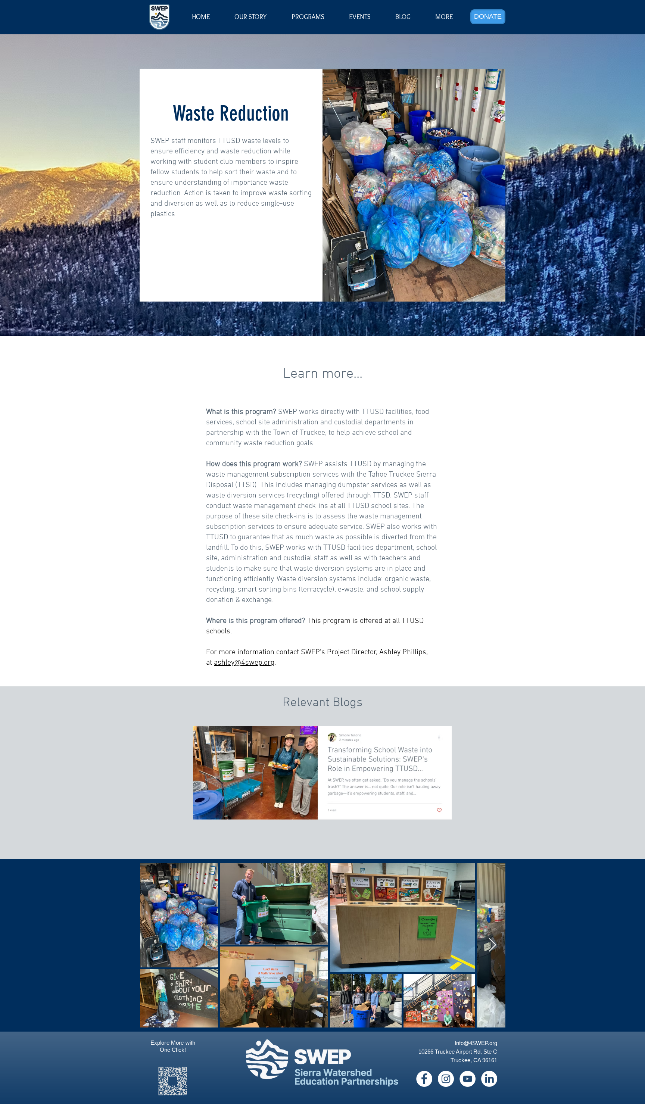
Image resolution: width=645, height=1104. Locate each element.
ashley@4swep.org (244, 662)
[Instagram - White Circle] (446, 1079)
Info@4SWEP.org (476, 1043)
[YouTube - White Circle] (467, 1079)
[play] (434, 692)
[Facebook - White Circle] (424, 1079)
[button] (360, 16)
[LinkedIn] (489, 1079)
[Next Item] (492, 945)
